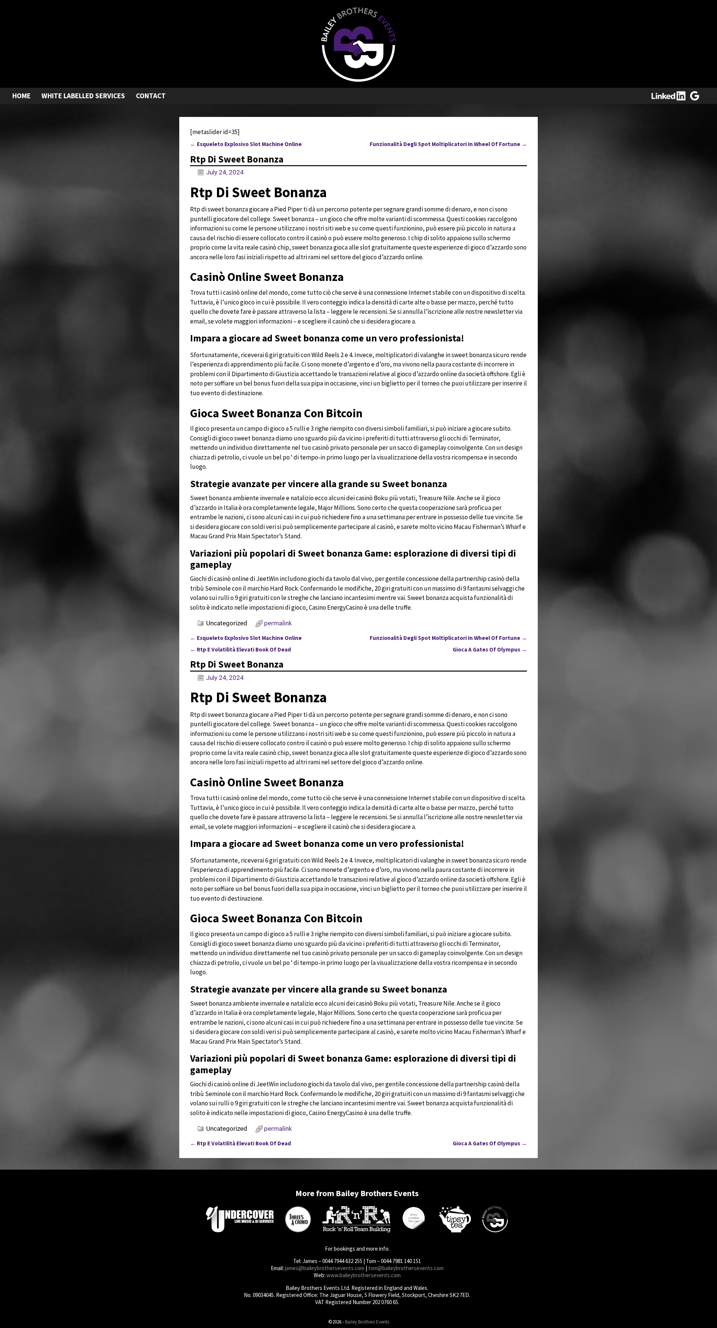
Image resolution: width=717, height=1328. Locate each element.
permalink (278, 623)
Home (21, 95)
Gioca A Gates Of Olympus (490, 649)
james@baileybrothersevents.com (324, 1268)
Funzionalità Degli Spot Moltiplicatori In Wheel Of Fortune (448, 144)
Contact (151, 95)
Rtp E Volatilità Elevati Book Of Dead (240, 649)
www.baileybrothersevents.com (363, 1275)
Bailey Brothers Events (367, 1322)
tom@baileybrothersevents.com (406, 1268)
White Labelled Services (83, 95)
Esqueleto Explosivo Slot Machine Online (246, 144)
